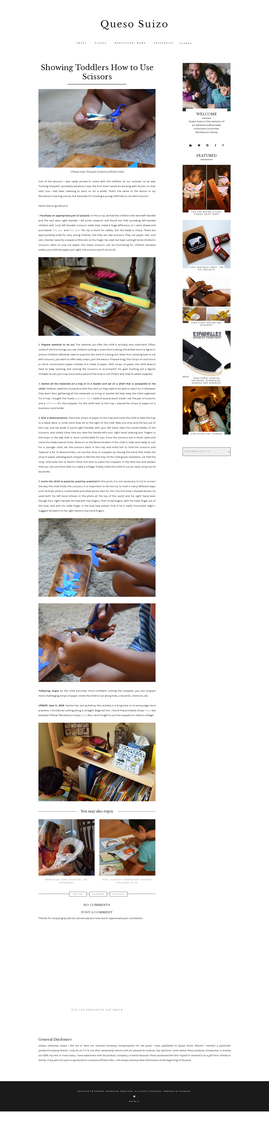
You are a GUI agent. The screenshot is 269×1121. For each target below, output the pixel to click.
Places (101, 43)
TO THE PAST (111, 1009)
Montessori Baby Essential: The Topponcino (66, 881)
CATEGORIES (164, 43)
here (147, 710)
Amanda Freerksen (106, 1091)
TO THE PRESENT (86, 1009)
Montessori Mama (130, 43)
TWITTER (78, 894)
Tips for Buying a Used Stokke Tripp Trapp (206, 213)
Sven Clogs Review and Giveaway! (206, 324)
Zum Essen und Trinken (206, 434)
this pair (57, 230)
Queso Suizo (134, 24)
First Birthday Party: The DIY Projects (206, 268)
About (82, 43)
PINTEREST (118, 894)
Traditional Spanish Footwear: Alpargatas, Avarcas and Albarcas (206, 380)
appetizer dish (83, 398)
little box (51, 403)
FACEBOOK (98, 894)
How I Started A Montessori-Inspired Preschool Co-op (127, 881)
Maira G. (134, 1101)
